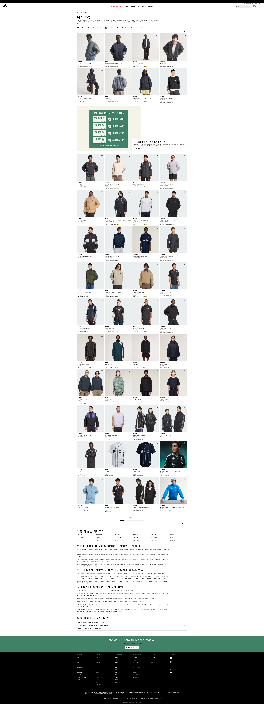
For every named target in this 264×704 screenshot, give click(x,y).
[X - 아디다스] (178, 665)
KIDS (138, 6)
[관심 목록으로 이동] (256, 6)
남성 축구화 (117, 534)
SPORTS (144, 6)
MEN (127, 6)
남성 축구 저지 (117, 540)
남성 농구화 (135, 537)
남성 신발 (79, 534)
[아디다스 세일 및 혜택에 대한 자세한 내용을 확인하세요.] (132, 1)
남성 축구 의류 (117, 537)
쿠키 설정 (104, 698)
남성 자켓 (79, 540)
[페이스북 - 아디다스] (178, 658)
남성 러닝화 (135, 534)
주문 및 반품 (248, 3)
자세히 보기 (137, 148)
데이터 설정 (108, 698)
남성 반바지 (98, 540)
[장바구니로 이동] (259, 6)
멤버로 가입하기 (255, 3)
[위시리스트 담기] (102, 36)
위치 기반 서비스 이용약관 (132, 698)
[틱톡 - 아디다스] (178, 669)
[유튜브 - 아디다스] (178, 673)
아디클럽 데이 (114, 6)
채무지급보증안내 (158, 698)
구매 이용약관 (115, 698)
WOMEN (133, 6)
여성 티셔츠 (154, 537)
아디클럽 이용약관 (143, 698)
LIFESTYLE (150, 6)
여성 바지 (172, 534)
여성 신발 (153, 534)
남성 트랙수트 (98, 534)
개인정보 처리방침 (122, 698)
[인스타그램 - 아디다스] (178, 662)
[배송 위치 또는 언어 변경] (259, 4)
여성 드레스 (172, 540)
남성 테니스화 (136, 540)
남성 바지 (97, 537)
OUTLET (122, 6)
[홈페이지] (5, 6)
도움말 (244, 3)
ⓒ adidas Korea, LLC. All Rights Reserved (132, 702)
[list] (132, 27)
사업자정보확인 (150, 698)
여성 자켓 (153, 540)
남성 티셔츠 (80, 537)
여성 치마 (172, 537)
